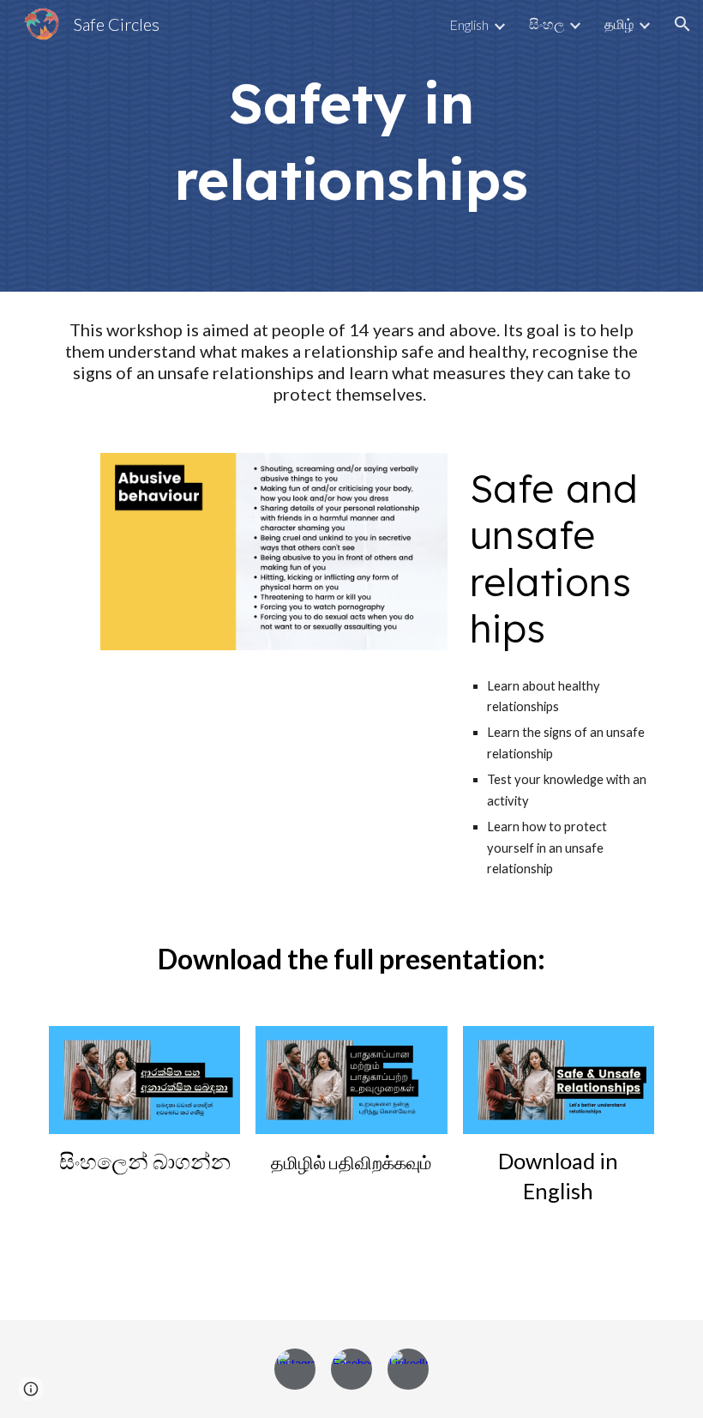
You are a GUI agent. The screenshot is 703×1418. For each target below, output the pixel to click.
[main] (352, 145)
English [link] (469, 24)
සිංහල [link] (546, 23)
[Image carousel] (273, 551)
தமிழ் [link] (619, 23)
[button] (682, 24)
